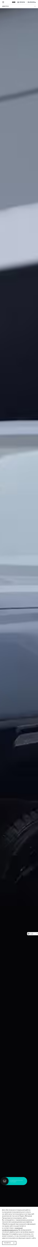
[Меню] (3, 2)
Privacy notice (31, 934)
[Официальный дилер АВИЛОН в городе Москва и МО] (26, 2)
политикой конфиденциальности (12, 1229)
